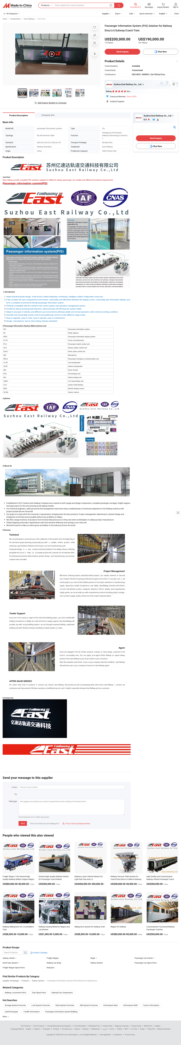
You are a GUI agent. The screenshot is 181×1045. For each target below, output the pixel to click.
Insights (157, 1026)
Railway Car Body (54, 963)
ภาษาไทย (133, 1029)
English (28, 1029)
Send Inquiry (122, 51)
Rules (176, 13)
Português (46, 1029)
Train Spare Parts (39, 992)
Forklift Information (32, 1011)
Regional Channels (122, 1026)
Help (131, 13)
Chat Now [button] (162, 51)
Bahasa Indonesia (164, 1029)
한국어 (112, 1029)
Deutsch (86, 1029)
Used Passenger (11, 1011)
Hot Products (25, 1026)
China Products (38, 1026)
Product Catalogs (40, 952)
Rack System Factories (65, 1005)
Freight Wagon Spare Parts (14, 967)
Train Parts (41, 19)
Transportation (15, 19)
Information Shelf (130, 1005)
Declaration (118, 1034)
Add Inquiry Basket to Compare (52, 102)
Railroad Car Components (62, 992)
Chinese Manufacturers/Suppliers (59, 1026)
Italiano (77, 1029)
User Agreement (105, 1034)
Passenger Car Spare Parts (145, 963)
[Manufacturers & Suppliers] (17, 5)
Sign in (175, 7)
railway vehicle (9, 958)
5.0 (145, 119)
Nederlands (95, 1029)
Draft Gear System (10, 963)
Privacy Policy (130, 1034)
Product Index (136, 1026)
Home (5, 19)
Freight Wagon (53, 958)
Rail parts (50, 967)
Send (23, 823)
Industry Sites (107, 1026)
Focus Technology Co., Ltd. (73, 1034)
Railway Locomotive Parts (15, 992)
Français (56, 1029)
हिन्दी (126, 1029)
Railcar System (96, 963)
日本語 (119, 1029)
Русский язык (67, 1029)
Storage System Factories (15, 1005)
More (5, 1016)
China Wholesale (80, 1026)
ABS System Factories (89, 1005)
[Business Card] (174, 127)
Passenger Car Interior (143, 958)
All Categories (11, 13)
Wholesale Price (94, 1026)
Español (37, 1029)
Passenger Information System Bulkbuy (61, 1011)
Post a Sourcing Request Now (76, 823)
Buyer (117, 13)
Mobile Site (148, 1026)
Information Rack (110, 1005)
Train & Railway (29, 19)
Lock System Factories (40, 1005)
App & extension (146, 13)
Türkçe (142, 1029)
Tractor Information (151, 1005)
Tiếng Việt (151, 1029)
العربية (104, 1029)
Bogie (92, 958)
